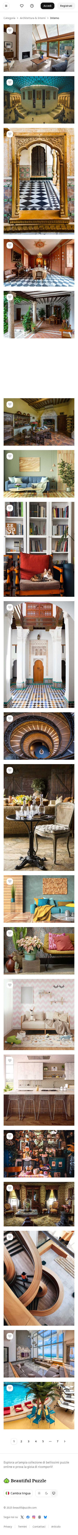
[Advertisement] (39, 368)
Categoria (9, 18)
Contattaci (39, 1526)
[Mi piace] (10, 30)
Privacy (8, 1526)
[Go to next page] (64, 1441)
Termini (22, 1526)
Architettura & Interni (33, 18)
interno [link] (54, 18)
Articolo (56, 1526)
